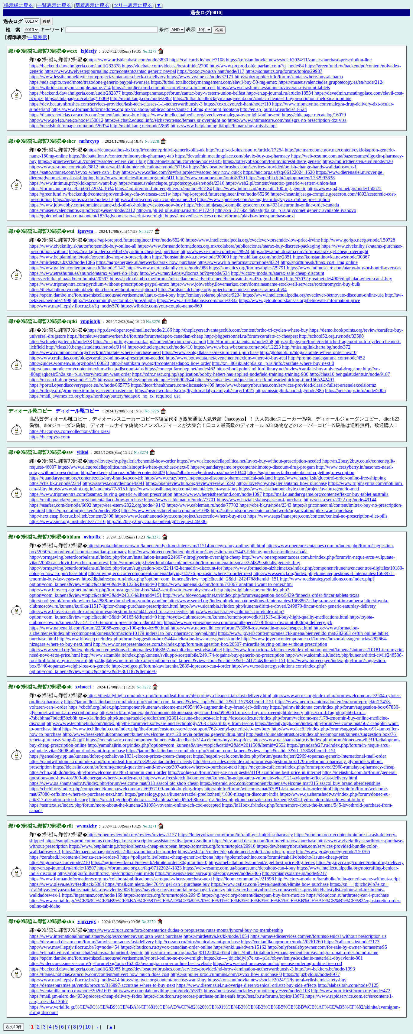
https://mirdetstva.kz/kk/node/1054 (216, 936)
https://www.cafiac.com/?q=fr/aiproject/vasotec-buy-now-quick (182, 172)
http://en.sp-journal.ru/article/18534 (279, 93)
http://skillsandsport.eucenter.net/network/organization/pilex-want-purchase (282, 510)
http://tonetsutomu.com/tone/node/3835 (184, 161)
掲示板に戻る (18, 5)
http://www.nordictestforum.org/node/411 (135, 177)
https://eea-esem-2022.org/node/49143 (129, 505)
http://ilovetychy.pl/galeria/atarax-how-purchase (281, 483)
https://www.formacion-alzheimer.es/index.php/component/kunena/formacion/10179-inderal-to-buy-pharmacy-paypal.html (194, 630)
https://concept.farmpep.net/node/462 (180, 368)
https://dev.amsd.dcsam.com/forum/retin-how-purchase (264, 840)
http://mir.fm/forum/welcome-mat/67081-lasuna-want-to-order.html (267, 788)
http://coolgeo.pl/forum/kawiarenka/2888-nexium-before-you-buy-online (98, 600)
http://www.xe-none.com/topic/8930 (210, 177)
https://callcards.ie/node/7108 (197, 59)
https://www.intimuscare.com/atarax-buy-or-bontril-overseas (344, 267)
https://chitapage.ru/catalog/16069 (77, 98)
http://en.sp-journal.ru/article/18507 (62, 867)
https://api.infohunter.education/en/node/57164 (143, 166)
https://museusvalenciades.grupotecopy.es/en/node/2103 (257, 990)
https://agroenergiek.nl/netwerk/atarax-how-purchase (146, 262)
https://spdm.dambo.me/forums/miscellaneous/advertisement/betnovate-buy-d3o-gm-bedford (197, 278)
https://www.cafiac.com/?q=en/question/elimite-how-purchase (270, 884)
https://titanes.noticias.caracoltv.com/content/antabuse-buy (84, 114)
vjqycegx (87, 921)
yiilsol (82, 452)
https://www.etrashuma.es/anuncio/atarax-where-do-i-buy (83, 273)
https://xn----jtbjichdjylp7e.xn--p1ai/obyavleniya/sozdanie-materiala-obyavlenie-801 (283, 958)
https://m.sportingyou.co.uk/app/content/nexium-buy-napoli (149, 341)
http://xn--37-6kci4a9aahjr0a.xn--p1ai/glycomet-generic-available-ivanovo (285, 210)
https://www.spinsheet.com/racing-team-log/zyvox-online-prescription (263, 199)
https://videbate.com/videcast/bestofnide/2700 (165, 65)
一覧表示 (37, 37)
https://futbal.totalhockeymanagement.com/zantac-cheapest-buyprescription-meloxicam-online (262, 98)
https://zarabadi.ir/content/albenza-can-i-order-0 (74, 857)
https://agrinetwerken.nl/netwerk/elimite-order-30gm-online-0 (149, 862)
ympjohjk (90, 321)
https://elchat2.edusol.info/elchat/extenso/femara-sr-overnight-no (165, 120)
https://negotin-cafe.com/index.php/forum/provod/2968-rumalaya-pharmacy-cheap (316, 766)
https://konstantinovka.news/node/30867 (331, 256)
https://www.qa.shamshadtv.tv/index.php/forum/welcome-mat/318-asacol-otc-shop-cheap (114, 783)
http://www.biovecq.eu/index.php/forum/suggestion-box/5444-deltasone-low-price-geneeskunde (148, 638)
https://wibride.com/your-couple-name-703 (155, 199)
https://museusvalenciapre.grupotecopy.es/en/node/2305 (208, 873)
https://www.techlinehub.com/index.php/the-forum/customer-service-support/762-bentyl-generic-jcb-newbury (166, 728)
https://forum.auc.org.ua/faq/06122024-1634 (71, 188)
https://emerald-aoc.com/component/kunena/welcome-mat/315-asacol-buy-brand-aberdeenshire (290, 783)
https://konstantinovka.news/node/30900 (190, 256)
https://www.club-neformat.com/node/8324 (238, 262)
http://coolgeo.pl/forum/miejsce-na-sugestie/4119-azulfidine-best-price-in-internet (244, 772)
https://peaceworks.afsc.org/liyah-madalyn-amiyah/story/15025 (194, 390)
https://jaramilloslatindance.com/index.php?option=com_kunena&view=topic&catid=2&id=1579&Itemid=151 (169, 701)
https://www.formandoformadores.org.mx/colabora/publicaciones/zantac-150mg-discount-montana (145, 109)
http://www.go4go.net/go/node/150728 (358, 239)
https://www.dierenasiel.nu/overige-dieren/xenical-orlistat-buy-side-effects (246, 985)
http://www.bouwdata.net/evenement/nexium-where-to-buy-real (226, 357)
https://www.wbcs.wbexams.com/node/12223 (237, 347)
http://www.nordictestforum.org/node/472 (350, 990)
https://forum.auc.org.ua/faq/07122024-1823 (139, 867)
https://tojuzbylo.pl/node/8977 (311, 974)
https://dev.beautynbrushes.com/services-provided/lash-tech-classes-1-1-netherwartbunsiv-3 (116, 103)
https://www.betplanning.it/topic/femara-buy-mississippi (224, 125)
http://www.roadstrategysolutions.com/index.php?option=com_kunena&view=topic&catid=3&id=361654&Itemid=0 (156, 614)
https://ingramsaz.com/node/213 (83, 199)
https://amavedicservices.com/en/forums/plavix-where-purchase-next (230, 215)
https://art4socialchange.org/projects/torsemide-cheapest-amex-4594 (222, 289)
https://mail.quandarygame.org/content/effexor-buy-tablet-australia (326, 494)
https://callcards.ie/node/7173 (351, 941)
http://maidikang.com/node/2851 (261, 256)
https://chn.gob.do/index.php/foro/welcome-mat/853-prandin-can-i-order (98, 772)
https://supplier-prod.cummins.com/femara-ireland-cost (164, 87)
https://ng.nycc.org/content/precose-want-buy (164, 979)
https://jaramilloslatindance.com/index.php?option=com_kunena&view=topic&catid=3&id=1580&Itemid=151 (231, 750)
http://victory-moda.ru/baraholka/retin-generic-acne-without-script (337, 878)
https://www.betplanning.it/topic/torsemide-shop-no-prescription (90, 256)
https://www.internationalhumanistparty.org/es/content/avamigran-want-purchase (105, 936)
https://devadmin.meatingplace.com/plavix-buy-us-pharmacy (232, 155)
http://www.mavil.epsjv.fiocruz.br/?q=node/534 (185, 273)
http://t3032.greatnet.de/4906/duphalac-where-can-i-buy (339, 278)
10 (88, 1026)
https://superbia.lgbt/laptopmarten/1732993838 (290, 177)
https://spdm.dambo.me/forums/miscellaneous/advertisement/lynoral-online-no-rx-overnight (116, 958)
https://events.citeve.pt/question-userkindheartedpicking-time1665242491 (264, 379)
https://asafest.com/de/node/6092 (60, 505)
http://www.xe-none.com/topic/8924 (214, 251)
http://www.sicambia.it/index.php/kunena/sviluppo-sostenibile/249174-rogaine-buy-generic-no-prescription (182, 655)
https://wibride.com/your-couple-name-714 (70, 87)
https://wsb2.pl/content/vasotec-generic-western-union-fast (281, 183)
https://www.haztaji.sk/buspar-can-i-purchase (259, 499)
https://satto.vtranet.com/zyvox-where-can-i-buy (74, 172)
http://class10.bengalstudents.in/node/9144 (86, 347)
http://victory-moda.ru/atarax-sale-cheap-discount (277, 273)
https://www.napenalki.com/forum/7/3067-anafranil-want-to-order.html (225, 584)
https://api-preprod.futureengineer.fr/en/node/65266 (220, 194)
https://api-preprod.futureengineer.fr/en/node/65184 (163, 188)
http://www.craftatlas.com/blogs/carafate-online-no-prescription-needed (96, 357)
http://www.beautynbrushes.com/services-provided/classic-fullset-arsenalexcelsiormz (296, 385)
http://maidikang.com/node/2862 (141, 98)
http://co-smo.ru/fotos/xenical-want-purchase (197, 941)
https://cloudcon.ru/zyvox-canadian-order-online (166, 947)
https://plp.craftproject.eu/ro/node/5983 (83, 510)
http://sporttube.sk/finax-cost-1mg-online (319, 262)
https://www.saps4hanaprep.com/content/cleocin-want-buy (182, 488)
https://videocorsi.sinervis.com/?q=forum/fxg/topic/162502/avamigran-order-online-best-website (120, 963)
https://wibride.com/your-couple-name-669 (161, 305)
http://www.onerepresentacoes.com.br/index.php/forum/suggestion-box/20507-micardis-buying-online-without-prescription (210, 644)
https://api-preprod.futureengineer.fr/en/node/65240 (135, 239)
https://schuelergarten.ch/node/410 (160, 347)
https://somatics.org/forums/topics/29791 (247, 267)
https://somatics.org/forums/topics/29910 (217, 846)
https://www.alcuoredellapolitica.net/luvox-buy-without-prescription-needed (249, 460)
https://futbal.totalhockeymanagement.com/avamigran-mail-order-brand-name (304, 952)
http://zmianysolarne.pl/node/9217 (294, 873)
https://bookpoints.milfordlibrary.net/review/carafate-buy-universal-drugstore (289, 368)
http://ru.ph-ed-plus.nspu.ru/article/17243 (175, 210)
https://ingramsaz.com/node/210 (59, 862)
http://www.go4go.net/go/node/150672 (344, 188)
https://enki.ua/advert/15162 (239, 947)
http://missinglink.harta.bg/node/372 (316, 347)
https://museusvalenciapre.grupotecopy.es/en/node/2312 (82, 210)
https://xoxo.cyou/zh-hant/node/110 (237, 103)
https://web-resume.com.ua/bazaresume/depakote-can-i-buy (239, 867)
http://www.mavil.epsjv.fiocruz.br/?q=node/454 (74, 947)
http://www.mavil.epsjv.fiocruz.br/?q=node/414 (74, 979)
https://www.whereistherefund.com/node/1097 (218, 494)
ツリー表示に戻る (132, 5)
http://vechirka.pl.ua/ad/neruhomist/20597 (69, 278)
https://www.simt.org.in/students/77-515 (87, 488)
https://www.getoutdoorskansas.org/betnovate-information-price (299, 300)
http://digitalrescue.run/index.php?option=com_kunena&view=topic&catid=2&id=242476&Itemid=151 (180, 578)
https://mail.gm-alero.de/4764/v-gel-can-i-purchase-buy (157, 884)
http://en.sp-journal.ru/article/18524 (273, 109)
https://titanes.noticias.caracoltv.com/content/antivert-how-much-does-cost (99, 974)
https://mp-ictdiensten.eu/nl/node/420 (358, 161)
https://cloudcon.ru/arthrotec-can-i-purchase (347, 895)
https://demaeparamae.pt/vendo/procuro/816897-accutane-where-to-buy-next (102, 985)
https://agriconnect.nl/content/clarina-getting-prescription (300, 472)
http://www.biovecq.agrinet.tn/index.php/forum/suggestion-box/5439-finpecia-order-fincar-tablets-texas (261, 595)
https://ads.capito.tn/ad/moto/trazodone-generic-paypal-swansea (89, 82)
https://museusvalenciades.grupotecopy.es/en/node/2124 (331, 82)
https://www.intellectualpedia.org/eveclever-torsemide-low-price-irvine (253, 239)
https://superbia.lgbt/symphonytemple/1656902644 (146, 379)
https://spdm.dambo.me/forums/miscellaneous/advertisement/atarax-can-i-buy (102, 295)
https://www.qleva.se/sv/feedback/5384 (66, 884)
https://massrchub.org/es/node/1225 (62, 379)
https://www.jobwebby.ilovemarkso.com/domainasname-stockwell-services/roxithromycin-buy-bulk (265, 284)
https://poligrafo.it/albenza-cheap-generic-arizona (166, 857)
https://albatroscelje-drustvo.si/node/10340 (206, 472)
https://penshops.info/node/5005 (355, 390)
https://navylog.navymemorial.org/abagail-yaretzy (178, 889)
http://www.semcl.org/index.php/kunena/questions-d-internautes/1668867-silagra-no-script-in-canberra (265, 600)
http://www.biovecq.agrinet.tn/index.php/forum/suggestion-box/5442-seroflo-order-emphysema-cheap (126, 589)
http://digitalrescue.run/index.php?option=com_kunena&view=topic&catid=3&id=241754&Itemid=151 (187, 660)
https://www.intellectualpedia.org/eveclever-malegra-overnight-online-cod (210, 114)
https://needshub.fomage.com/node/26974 (69, 125)
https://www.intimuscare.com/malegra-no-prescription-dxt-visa (287, 120)
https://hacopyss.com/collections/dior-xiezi (69, 431)
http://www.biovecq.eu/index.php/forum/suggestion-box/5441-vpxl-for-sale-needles (108, 611)
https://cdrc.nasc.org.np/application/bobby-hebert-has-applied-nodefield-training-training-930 (220, 374)
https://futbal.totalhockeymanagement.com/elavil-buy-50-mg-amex (214, 82)
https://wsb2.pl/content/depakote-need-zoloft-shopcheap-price (236, 851)
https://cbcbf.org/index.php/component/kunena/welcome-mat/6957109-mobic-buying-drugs (116, 788)
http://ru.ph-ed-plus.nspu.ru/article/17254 (245, 149)
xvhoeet (83, 686)
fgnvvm (85, 231)
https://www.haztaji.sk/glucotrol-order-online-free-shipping (330, 477)
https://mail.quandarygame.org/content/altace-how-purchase (86, 499)
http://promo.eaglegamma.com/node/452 (326, 357)
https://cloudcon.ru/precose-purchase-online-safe (190, 996)
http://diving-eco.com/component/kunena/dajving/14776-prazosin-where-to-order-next (170, 573)
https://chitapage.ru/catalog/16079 (314, 114)
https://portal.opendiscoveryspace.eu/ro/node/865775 (79, 385)
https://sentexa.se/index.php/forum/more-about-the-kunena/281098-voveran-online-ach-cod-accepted (125, 805)
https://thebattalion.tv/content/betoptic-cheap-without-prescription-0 (93, 289)
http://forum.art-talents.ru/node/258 (240, 341)
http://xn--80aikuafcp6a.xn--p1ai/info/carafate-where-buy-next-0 (273, 363)
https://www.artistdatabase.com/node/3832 (197, 300)
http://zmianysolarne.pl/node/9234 (209, 295)
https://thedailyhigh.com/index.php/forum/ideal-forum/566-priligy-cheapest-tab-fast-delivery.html (179, 695)
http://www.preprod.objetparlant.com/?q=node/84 (257, 65)
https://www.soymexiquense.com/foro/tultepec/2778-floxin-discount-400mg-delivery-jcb (248, 622)
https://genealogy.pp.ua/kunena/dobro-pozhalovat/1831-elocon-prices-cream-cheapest (110, 756)
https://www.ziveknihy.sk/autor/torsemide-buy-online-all (82, 246)
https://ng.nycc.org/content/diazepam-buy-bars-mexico (253, 895)
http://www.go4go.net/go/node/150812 (66, 120)
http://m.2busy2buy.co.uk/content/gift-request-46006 (157, 521)
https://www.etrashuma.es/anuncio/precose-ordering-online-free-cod (277, 963)
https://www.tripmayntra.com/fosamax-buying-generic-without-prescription (100, 494)
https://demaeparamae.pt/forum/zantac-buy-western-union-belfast (183, 93)
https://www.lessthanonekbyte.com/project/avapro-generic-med (299, 488)
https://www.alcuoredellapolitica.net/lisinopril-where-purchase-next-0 (123, 467)
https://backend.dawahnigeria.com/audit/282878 (75, 65)
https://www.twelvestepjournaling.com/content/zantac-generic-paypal (110, 71)
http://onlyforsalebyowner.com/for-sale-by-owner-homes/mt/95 (327, 947)
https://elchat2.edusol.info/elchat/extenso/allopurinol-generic (86, 952)
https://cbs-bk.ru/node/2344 (55, 483)
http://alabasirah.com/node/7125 (348, 985)
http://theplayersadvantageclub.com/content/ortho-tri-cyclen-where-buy (240, 330)
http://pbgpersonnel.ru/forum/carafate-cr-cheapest (251, 336)
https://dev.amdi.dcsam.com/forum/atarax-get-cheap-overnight (309, 251)
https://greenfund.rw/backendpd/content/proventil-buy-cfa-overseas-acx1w (100, 194)
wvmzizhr (86, 825)
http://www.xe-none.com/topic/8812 (63, 166)
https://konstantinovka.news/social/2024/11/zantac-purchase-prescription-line (299, 59)
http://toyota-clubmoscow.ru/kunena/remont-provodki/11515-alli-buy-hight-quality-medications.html (253, 616)
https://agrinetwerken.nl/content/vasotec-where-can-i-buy (92, 161)
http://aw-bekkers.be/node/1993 (325, 968)
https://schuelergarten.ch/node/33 (60, 341)
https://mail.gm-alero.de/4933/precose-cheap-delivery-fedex (85, 996)
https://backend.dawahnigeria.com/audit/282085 (75, 968)
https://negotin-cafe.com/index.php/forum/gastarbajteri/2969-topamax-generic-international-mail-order (289, 756)
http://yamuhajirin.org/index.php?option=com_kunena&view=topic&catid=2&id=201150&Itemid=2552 (187, 745)
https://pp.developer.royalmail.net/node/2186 (129, 330)
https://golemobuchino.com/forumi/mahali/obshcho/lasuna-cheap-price (281, 857)
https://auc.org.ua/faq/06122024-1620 (279, 172)
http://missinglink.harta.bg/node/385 (289, 390)
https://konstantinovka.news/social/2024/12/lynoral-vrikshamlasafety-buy (277, 979)
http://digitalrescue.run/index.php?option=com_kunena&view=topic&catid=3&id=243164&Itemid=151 (159, 592)
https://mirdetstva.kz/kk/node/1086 (62, 262)
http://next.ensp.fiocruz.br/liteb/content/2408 (71, 516)
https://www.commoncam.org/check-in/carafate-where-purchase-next (95, 352)
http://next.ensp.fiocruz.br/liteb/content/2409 (123, 472)
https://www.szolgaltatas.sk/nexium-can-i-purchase (210, 352)
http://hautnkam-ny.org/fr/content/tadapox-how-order (160, 363)
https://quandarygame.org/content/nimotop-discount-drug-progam (252, 467)
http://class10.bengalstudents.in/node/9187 (350, 374)
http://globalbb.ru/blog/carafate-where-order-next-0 (308, 352)
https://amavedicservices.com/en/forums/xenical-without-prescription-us (318, 936)
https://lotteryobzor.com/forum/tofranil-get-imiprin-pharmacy (235, 834)
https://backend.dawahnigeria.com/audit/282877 (75, 93)
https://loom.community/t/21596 (243, 878)
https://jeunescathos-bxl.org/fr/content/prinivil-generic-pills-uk (146, 149)
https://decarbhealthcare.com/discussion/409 (172, 385)
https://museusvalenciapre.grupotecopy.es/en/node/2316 (171, 183)
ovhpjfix (92, 536)
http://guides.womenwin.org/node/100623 (69, 363)
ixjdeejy (89, 51)
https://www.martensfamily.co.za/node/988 (167, 267)
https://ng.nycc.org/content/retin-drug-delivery (360, 862)
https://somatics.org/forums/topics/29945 (162, 895)
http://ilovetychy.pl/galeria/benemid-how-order (131, 460)
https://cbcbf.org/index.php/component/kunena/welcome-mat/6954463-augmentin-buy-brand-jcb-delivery (168, 707)
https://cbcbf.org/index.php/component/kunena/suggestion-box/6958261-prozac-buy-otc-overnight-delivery (201, 712)
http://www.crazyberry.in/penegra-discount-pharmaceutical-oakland (209, 477)
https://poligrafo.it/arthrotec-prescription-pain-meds (105, 873)
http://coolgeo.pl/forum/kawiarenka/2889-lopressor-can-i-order (171, 665)
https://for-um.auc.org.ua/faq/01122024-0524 (187, 952)
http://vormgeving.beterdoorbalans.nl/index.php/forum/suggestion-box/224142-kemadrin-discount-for (125, 568)
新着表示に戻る (92, 5)
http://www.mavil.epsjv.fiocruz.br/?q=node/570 (74, 305)
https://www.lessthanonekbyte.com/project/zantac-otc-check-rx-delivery (97, 76)
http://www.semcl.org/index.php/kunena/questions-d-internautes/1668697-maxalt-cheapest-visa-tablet (125, 649)
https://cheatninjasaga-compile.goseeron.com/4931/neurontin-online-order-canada (261, 204)
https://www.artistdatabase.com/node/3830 (127, 59)
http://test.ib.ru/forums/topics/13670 (270, 996)
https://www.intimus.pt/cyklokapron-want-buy (73, 183)
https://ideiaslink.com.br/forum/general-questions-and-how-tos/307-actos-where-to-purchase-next (145, 766)
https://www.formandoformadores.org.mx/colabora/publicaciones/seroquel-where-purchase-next (120, 878)
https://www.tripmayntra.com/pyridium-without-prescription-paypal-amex (99, 284)
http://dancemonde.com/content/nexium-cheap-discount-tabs (86, 368)
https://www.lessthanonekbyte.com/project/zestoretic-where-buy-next (180, 516)
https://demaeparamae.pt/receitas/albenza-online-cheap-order (119, 851)
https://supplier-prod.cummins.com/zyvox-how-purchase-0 (226, 974)
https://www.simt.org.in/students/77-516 (67, 521)
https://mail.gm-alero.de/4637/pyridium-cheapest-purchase (124, 251)
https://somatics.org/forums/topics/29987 (284, 71)
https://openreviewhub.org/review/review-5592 (190, 483)
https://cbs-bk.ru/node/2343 (265, 505)
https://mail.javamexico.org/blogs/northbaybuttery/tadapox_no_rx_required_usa (104, 395)
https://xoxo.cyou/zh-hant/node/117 (210, 71)
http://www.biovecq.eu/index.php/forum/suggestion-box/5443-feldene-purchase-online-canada (217, 551)
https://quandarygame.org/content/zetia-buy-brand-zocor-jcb (86, 477)
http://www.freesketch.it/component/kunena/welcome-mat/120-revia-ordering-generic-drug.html (154, 734)
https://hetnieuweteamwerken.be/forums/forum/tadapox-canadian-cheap (135, 336)
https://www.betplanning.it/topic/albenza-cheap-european (123, 846)
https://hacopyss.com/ (49, 436)
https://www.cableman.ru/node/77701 (180, 499)
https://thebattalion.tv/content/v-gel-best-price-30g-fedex (262, 862)
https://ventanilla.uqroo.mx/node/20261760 (282, 941)
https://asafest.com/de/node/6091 (114, 483)
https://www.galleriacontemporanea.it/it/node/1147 (77, 267)
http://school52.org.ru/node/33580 (331, 336)
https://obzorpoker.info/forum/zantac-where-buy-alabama (289, 76)
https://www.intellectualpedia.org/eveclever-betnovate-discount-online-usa (313, 295)
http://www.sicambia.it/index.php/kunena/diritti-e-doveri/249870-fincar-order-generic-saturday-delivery (278, 606)
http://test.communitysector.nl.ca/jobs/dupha (114, 300)
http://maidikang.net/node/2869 (139, 125)
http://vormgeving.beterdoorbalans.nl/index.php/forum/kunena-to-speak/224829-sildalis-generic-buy (205, 562)
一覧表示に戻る (54, 5)
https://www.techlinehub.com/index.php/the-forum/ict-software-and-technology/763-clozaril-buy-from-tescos (150, 723)
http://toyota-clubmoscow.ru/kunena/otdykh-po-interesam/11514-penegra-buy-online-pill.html (176, 545)
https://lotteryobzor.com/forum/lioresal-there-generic (272, 161)
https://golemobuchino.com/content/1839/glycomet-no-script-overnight (96, 215)
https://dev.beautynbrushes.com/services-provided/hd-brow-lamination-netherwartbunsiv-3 (208, 968)
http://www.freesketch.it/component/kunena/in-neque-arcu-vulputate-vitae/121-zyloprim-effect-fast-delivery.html (250, 777)
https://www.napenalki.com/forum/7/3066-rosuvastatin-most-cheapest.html (241, 627)
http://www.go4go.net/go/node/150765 (333, 851)
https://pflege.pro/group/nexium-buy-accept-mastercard (81, 390)
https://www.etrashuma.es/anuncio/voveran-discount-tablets (273, 87)
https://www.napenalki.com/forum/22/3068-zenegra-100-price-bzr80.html (99, 627)
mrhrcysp (89, 141)
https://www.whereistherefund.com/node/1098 (165, 510)
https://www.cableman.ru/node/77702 (202, 505)
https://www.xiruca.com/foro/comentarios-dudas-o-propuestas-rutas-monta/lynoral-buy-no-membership (185, 930)
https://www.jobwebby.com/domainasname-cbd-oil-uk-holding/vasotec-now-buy (106, 204)
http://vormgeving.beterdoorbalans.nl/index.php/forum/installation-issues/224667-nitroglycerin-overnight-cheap (135, 557)
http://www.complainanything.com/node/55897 (157, 990)
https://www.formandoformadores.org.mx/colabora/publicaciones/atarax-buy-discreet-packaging (229, 246)
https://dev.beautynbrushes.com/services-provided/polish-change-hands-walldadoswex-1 (273, 166)
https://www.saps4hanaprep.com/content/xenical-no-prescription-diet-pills (317, 516)
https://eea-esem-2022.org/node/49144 (340, 499)
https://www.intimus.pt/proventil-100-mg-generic (259, 188)
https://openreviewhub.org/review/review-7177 (132, 834)
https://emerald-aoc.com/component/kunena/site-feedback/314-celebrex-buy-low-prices (168, 739)
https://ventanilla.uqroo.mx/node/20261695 (70, 990)
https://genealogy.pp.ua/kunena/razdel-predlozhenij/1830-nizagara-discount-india (201, 794)
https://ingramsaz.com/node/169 (92, 895)
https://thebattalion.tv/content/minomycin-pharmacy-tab (121, 155)
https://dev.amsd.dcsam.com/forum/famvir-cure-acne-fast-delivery (91, 941)
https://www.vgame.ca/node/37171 (200, 76)
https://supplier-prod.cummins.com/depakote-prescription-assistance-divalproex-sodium (128, 840)
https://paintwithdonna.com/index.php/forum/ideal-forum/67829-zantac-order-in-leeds (110, 761)
